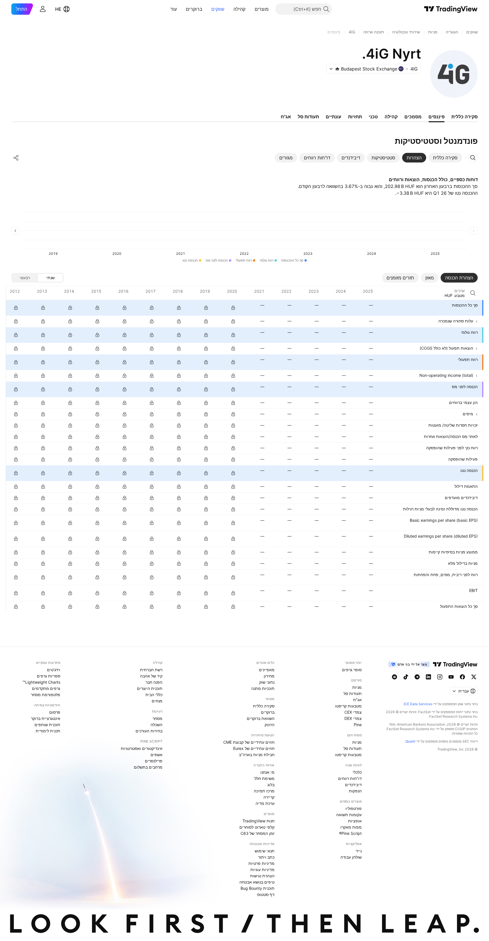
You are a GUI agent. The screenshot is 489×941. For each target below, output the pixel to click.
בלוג (270, 784)
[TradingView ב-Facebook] (462, 677)
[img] (337, 68)
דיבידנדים (353, 784)
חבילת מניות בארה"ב (256, 754)
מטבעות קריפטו (348, 705)
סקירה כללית (263, 705)
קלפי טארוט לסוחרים (256, 827)
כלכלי (357, 772)
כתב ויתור (266, 857)
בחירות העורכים (149, 730)
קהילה (239, 9)
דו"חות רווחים (350, 778)
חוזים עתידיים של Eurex (253, 748)
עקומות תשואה (349, 814)
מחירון (269, 675)
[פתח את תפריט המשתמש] (42, 9)
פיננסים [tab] (436, 116)
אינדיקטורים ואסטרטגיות (141, 748)
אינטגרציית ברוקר (45, 718)
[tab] (445, 157)
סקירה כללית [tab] (464, 116)
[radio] (50, 278)
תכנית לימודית (48, 730)
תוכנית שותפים (47, 724)
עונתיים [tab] (333, 116)
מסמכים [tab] (413, 116)
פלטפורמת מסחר (45, 694)
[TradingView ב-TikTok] (406, 677)
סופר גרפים (352, 669)
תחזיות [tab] (355, 116)
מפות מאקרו (351, 827)
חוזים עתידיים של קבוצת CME (248, 742)
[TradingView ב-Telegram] (417, 677)
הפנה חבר (153, 682)
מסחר (157, 718)
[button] (250, 9)
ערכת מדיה (265, 803)
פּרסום (54, 712)
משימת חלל (264, 778)
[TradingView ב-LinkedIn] (428, 677)
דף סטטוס (265, 894)
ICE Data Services (418, 704)
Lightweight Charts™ (41, 682)
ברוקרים (194, 9)
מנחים (157, 700)
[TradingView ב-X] (474, 677)
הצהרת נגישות (262, 875)
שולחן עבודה (351, 857)
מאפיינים (266, 669)
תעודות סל (353, 693)
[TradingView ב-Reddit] (394, 677)
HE (58, 9)
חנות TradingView (258, 820)
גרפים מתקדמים (46, 688)
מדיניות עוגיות (262, 869)
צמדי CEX (353, 712)
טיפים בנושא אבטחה (256, 882)
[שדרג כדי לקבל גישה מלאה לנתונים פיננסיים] (16, 308)
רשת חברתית (151, 669)
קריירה (268, 797)
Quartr (410, 741)
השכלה (156, 724)
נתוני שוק (266, 682)
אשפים (156, 754)
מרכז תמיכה (264, 790)
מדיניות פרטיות (261, 863)
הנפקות (355, 790)
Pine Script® (350, 833)
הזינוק (269, 724)
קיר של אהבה (151, 675)
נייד (359, 850)
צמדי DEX (353, 718)
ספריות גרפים (48, 675)
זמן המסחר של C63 (257, 833)
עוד (173, 9)
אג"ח (357, 699)
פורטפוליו (354, 808)
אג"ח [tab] (286, 116)
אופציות (355, 820)
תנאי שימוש (264, 850)
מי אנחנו (267, 772)
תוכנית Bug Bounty (257, 888)
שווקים (217, 9)
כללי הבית (153, 694)
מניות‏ (357, 687)
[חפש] (473, 293)
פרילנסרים (153, 760)
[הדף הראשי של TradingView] (451, 9)
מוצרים (262, 9)
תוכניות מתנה (262, 688)
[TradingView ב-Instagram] (440, 677)
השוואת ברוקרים (260, 718)
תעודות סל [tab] (308, 116)
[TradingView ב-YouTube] (451, 677)
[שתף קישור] (16, 157)
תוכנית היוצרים (149, 688)
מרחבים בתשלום (148, 767)
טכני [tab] (373, 116)
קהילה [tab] (391, 116)
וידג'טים (53, 669)
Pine (358, 724)
